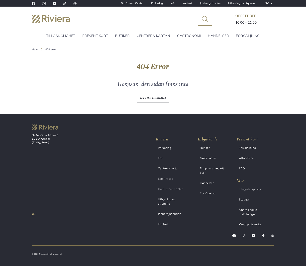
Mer (240, 180)
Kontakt (187, 3)
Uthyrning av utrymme (241, 3)
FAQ (242, 168)
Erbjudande (207, 139)
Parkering (157, 3)
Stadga (244, 199)
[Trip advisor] (74, 3)
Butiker (122, 36)
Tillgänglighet (60, 36)
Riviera (162, 139)
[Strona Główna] (60, 19)
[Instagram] (44, 3)
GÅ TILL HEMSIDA (153, 98)
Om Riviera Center (132, 3)
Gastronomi (189, 36)
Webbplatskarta (250, 224)
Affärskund (246, 158)
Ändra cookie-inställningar (248, 212)
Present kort (95, 36)
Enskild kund (247, 148)
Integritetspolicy (250, 189)
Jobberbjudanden (210, 3)
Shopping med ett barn (212, 170)
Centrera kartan (153, 36)
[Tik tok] (64, 3)
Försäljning (248, 36)
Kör (173, 3)
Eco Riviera (165, 178)
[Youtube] (54, 3)
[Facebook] (33, 3)
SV (269, 4)
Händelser (218, 36)
